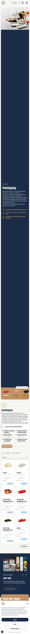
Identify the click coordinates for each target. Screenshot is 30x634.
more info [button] (10, 483)
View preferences (15, 628)
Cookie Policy (11, 632)
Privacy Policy (18, 632)
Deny (15, 624)
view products (9, 589)
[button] (27, 603)
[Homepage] (3, 3)
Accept (15, 619)
